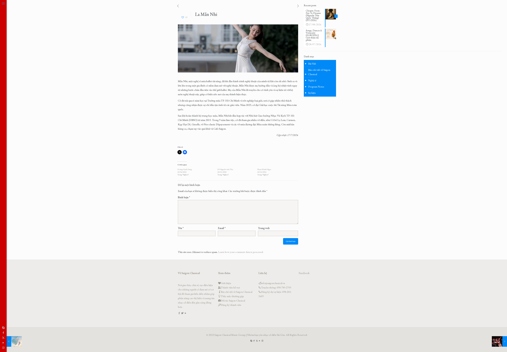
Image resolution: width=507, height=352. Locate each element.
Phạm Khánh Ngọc (264, 169)
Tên (181, 228)
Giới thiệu (226, 283)
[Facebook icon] (3, 332)
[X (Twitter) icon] (3, 337)
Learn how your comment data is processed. (241, 252)
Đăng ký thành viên (231, 305)
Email (222, 228)
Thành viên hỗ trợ (230, 287)
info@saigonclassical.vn (273, 283)
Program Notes (316, 86)
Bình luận (184, 197)
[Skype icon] (3, 327)
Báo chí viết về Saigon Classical (319, 72)
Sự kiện (312, 93)
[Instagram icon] (3, 347)
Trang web (264, 228)
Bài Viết (312, 63)
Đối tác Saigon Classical (233, 300)
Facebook (304, 273)
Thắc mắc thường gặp (232, 296)
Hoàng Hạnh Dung (184, 169)
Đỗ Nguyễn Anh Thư (225, 169)
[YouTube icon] (3, 342)
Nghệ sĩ (312, 80)
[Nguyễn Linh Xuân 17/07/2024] (499, 341)
